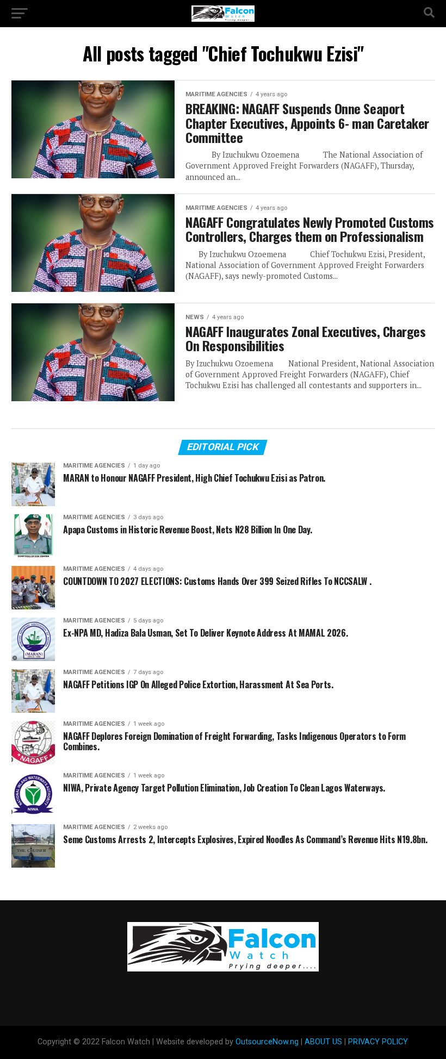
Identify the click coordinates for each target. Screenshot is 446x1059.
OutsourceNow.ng (267, 1041)
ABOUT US (323, 1041)
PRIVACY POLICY (378, 1041)
